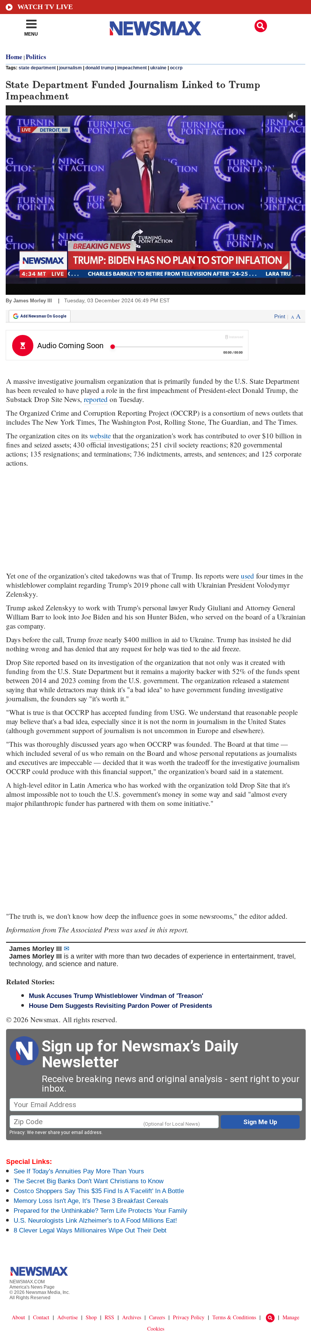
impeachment (132, 67)
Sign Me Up (260, 1122)
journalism (70, 67)
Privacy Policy (188, 1317)
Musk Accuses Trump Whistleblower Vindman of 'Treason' (116, 995)
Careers (157, 1317)
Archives (131, 1317)
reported (96, 399)
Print (279, 316)
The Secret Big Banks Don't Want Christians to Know (88, 1181)
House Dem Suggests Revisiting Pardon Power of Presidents (120, 1005)
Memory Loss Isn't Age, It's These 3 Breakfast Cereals (91, 1200)
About (18, 1317)
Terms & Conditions (234, 1317)
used (247, 575)
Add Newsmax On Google (43, 316)
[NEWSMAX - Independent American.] (155, 28)
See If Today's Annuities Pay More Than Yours (79, 1171)
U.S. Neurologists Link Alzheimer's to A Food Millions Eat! (95, 1220)
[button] (260, 26)
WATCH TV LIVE (45, 7)
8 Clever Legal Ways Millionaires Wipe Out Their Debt (90, 1230)
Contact (41, 1317)
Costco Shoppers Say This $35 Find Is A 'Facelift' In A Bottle (99, 1191)
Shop (91, 1317)
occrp (176, 67)
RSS (109, 1317)
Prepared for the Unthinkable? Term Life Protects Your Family (100, 1210)
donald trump (99, 67)
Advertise (67, 1317)
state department (37, 67)
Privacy (17, 1132)
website (100, 435)
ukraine (158, 67)
